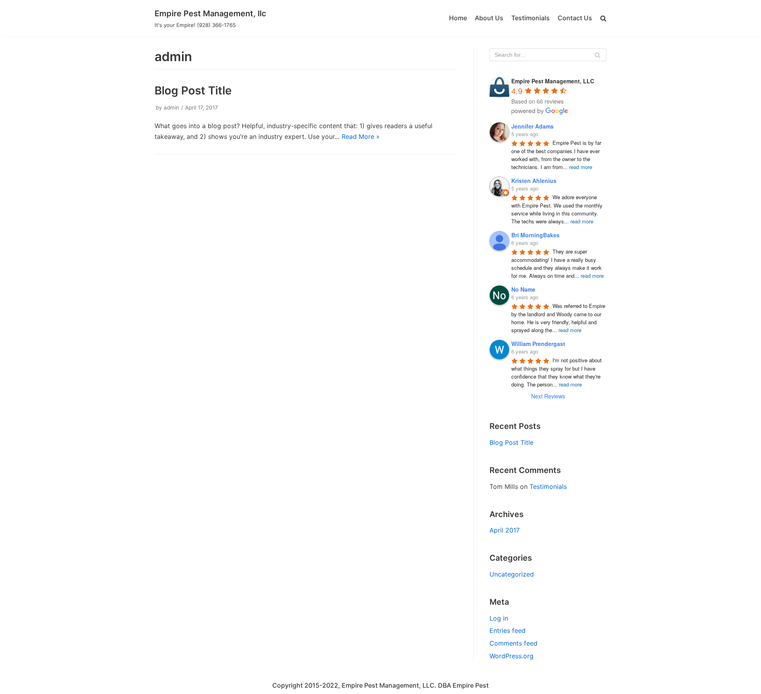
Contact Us (575, 18)
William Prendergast (538, 344)
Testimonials (530, 18)
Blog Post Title (193, 90)
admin (171, 107)
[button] (603, 18)
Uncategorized (511, 574)
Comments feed (513, 643)
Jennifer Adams (532, 126)
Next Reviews (548, 396)
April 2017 (504, 530)
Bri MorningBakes (535, 235)
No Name (523, 289)
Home (458, 18)
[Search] (597, 54)
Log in (498, 618)
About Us (489, 18)
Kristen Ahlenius (533, 181)
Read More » (361, 136)
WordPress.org (511, 656)
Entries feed (507, 630)
